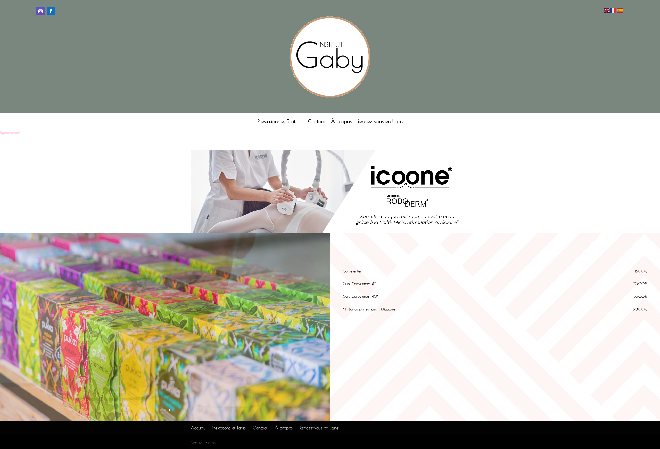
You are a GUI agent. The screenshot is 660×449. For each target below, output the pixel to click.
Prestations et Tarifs (277, 122)
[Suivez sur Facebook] (51, 11)
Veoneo (210, 442)
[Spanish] (620, 10)
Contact (316, 122)
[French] (613, 10)
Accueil (198, 427)
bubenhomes (9, 133)
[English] (607, 10)
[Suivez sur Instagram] (40, 11)
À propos (341, 122)
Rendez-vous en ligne (380, 122)
